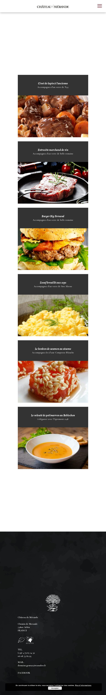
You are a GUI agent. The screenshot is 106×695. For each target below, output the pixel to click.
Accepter (55, 688)
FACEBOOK (24, 673)
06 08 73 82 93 (24, 656)
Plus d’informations (83, 685)
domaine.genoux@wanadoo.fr (32, 665)
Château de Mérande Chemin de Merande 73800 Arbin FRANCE (28, 624)
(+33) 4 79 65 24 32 (26, 653)
